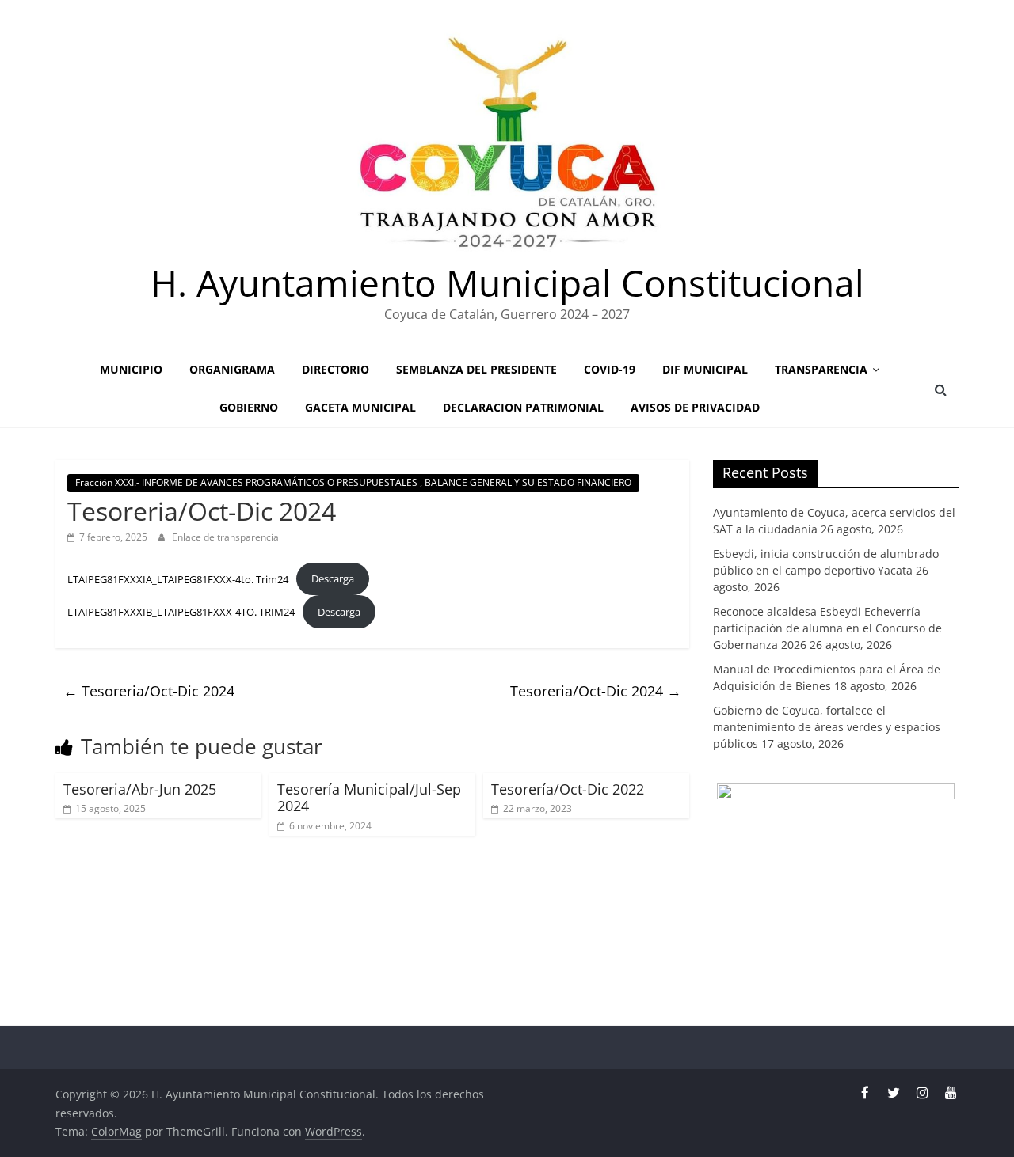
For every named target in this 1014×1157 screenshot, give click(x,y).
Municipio (131, 369)
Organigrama (232, 369)
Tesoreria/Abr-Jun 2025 (139, 789)
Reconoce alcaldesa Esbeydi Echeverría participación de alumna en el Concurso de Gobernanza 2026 (827, 628)
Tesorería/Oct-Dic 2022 (567, 789)
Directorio (335, 369)
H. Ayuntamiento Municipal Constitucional (507, 282)
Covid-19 (609, 369)
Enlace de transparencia (225, 537)
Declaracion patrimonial (523, 407)
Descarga (332, 578)
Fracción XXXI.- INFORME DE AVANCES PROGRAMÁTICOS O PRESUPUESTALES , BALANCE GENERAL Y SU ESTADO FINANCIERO (353, 482)
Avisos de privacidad (695, 407)
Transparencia (821, 369)
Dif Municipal (705, 369)
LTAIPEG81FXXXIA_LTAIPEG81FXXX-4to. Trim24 (177, 578)
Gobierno (248, 407)
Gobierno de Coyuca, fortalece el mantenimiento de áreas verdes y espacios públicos (826, 727)
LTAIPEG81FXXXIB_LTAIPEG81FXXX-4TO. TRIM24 (181, 612)
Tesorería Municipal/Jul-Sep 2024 (369, 798)
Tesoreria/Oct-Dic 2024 (148, 690)
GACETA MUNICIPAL (360, 407)
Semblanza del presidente (476, 369)
